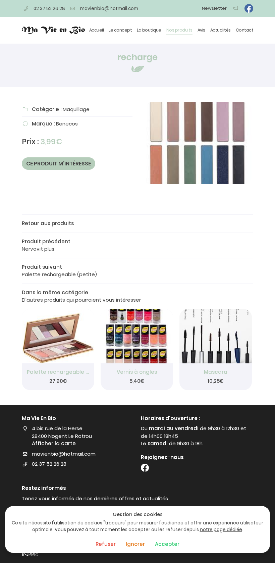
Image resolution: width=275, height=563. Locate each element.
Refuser (106, 544)
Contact (245, 30)
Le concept (120, 30)
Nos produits (179, 30)
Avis (201, 30)
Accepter (167, 544)
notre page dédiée (221, 529)
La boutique (149, 30)
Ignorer (135, 544)
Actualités (220, 30)
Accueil (96, 30)
